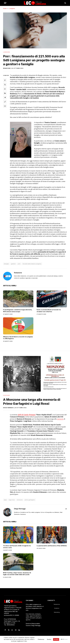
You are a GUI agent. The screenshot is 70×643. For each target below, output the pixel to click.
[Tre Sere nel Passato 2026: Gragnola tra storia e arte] (18, 534)
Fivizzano (6, 395)
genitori (13, 264)
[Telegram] (5, 97)
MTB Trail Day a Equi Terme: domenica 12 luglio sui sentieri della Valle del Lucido (17, 573)
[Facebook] (5, 80)
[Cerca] (65, 3)
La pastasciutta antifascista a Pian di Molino (52, 546)
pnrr (19, 264)
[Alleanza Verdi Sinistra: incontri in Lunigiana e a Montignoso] (18, 325)
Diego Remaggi (8, 407)
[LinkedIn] (5, 93)
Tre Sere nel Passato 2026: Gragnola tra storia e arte (17, 546)
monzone (20, 500)
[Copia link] (5, 101)
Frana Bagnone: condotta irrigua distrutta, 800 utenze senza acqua (17, 310)
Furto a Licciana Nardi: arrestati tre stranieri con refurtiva (49, 310)
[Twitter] (5, 84)
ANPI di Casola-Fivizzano (27, 415)
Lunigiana (6, 52)
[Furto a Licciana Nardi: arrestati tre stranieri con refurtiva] (52, 298)
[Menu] (5, 3)
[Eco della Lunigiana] (35, 3)
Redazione (7, 68)
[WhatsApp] (5, 89)
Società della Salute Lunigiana (32, 264)
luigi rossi (12, 500)
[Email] (5, 106)
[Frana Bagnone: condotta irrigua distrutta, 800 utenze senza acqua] (18, 298)
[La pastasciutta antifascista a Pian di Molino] (52, 534)
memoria (60, 419)
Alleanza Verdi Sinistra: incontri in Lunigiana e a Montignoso (18, 337)
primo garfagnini (30, 500)
